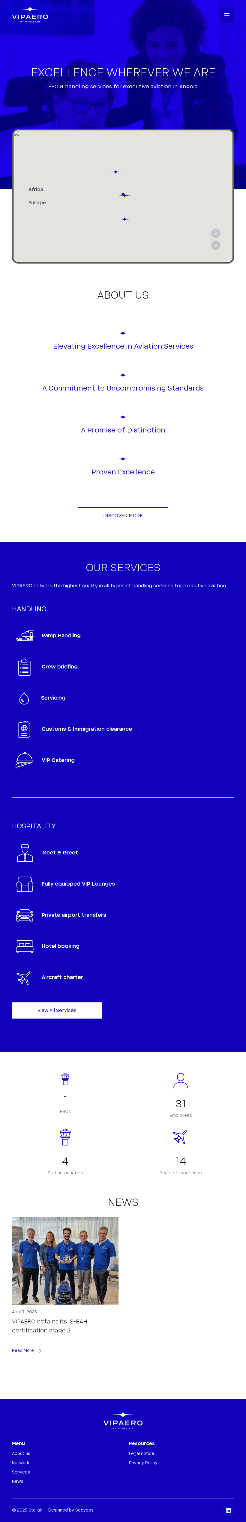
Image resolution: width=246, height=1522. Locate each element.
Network (20, 1463)
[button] (227, 15)
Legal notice (141, 1453)
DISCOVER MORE (123, 515)
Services (21, 1472)
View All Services (57, 1010)
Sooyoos (84, 1510)
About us (21, 1453)
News (17, 1481)
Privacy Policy (143, 1463)
